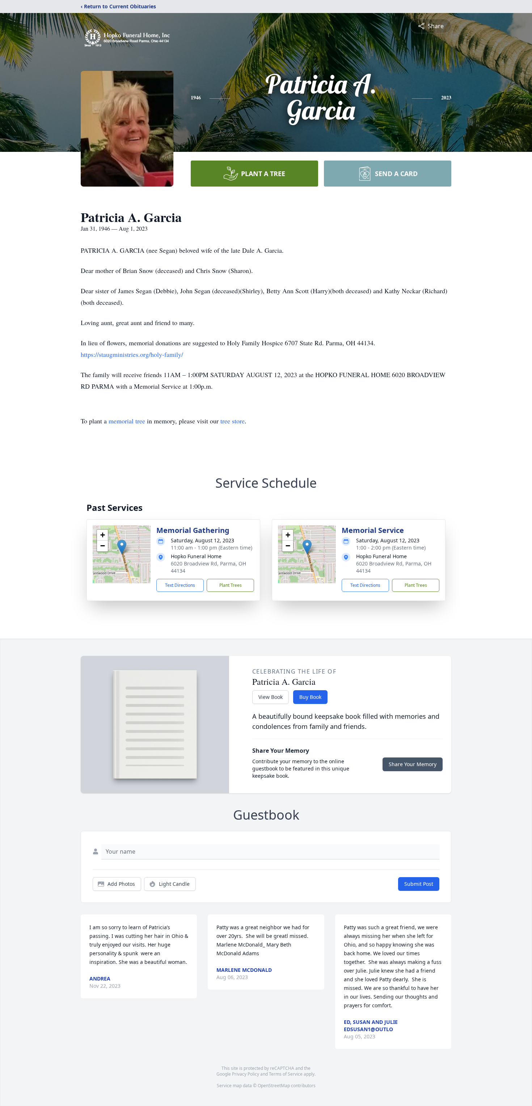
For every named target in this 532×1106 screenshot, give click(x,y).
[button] (121, 546)
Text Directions (180, 585)
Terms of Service (286, 1074)
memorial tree (127, 421)
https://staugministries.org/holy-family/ (132, 354)
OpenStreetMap (274, 1085)
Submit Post (418, 883)
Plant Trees (230, 585)
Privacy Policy (245, 1074)
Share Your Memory (412, 764)
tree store (232, 421)
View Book (270, 696)
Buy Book (310, 696)
